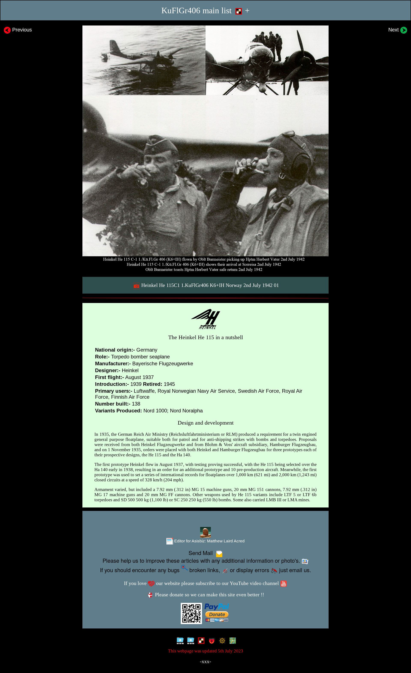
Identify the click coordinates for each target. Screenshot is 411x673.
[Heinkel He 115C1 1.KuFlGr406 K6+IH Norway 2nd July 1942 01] (205, 148)
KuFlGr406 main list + (205, 10)
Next (394, 30)
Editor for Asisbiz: (209, 541)
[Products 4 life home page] (231, 641)
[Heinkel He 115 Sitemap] (179, 641)
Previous (21, 30)
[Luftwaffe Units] (200, 641)
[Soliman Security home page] (210, 641)
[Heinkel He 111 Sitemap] (189, 641)
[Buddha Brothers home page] (221, 641)
